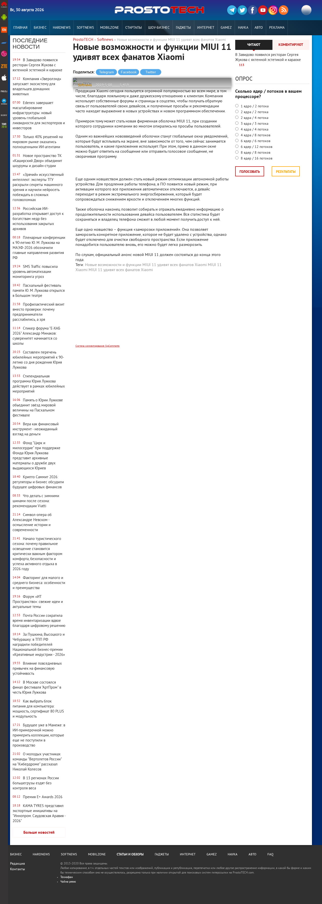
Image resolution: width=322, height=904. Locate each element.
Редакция (17, 864)
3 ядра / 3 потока (254, 124)
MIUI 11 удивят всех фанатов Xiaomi (121, 270)
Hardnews (61, 28)
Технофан (66, 877)
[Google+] (273, 10)
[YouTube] (263, 10)
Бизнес (40, 28)
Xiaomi (81, 270)
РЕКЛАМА (277, 28)
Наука (243, 28)
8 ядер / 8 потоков (255, 153)
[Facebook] (253, 10)
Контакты (17, 869)
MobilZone (109, 28)
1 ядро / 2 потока (254, 106)
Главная (20, 28)
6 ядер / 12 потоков (256, 147)
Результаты (286, 172)
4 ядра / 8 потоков (255, 135)
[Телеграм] (232, 10)
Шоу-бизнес (159, 28)
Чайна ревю (68, 882)
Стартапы (133, 28)
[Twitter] (242, 10)
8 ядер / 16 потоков (256, 158)
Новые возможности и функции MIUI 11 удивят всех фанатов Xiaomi (146, 265)
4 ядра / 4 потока (254, 129)
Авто (259, 28)
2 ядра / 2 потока (254, 112)
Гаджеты (183, 28)
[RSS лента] (283, 10)
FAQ (270, 855)
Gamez (226, 28)
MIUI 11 (215, 265)
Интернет (205, 28)
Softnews (85, 28)
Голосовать (249, 172)
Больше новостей (39, 832)
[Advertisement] (152, 311)
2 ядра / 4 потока (254, 118)
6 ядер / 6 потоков (255, 141)
